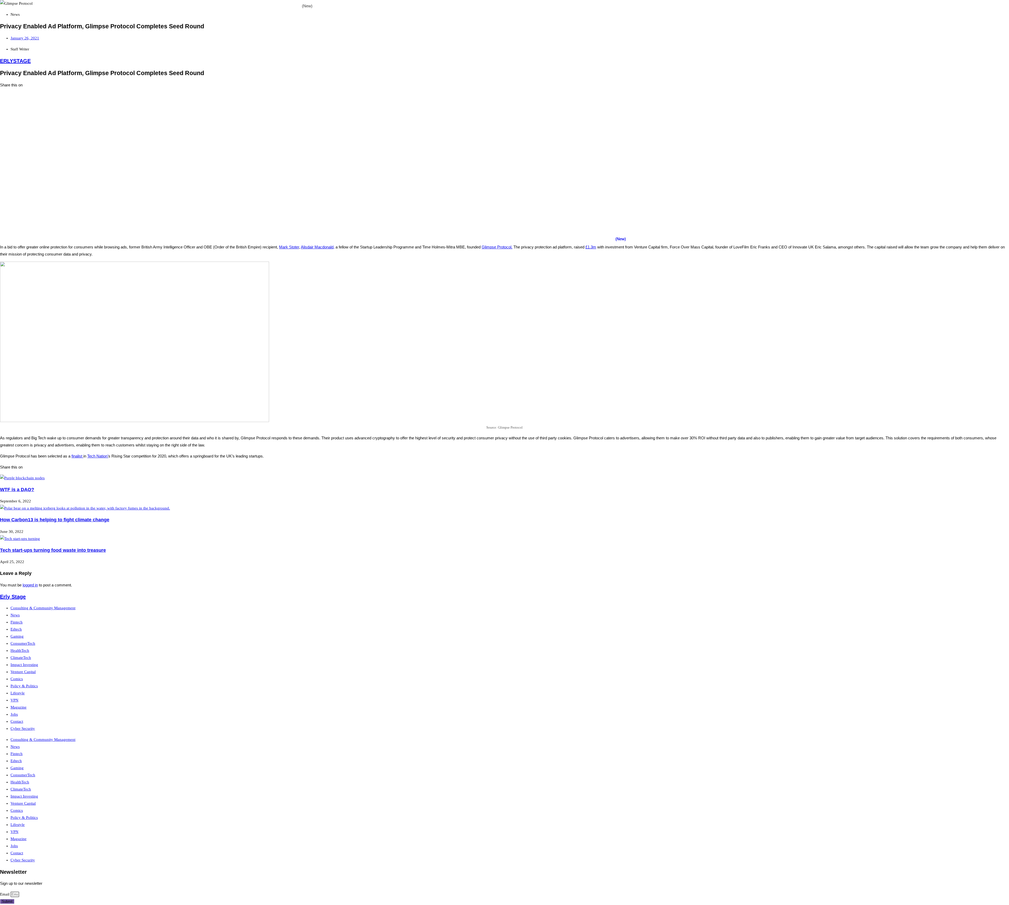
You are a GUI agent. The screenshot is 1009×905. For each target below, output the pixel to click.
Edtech (16, 629)
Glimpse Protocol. (497, 247)
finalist (77, 456)
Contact (17, 721)
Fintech (17, 622)
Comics (17, 679)
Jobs (14, 714)
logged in (30, 585)
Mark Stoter (289, 247)
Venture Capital (23, 672)
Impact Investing (24, 665)
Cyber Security (23, 728)
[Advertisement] (157, 129)
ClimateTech (21, 658)
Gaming (17, 636)
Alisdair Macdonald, (317, 247)
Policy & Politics (24, 686)
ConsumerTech (23, 643)
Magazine (19, 707)
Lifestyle (18, 693)
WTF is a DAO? (17, 489)
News (15, 615)
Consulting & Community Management (43, 608)
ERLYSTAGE (15, 61)
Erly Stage (13, 597)
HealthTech (20, 650)
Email (5, 894)
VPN (14, 700)
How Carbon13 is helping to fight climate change (54, 519)
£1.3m (590, 247)
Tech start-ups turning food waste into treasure (53, 550)
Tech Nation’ (97, 456)
